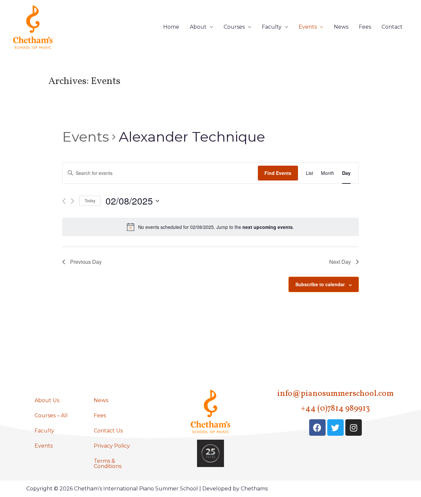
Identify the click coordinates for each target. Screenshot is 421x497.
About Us (47, 400)
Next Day (340, 261)
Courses (234, 27)
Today (90, 200)
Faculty (272, 27)
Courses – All (51, 415)
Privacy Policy (112, 446)
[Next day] (72, 201)
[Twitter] (335, 427)
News (341, 27)
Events (308, 27)
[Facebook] (317, 427)
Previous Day (86, 261)
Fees (365, 27)
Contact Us (108, 431)
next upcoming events (267, 227)
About (198, 27)
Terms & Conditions (107, 463)
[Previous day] (64, 201)
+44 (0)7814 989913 (335, 408)
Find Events (277, 173)
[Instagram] (353, 427)
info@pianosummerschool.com (335, 394)
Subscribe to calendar (320, 284)
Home (171, 27)
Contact (392, 27)
